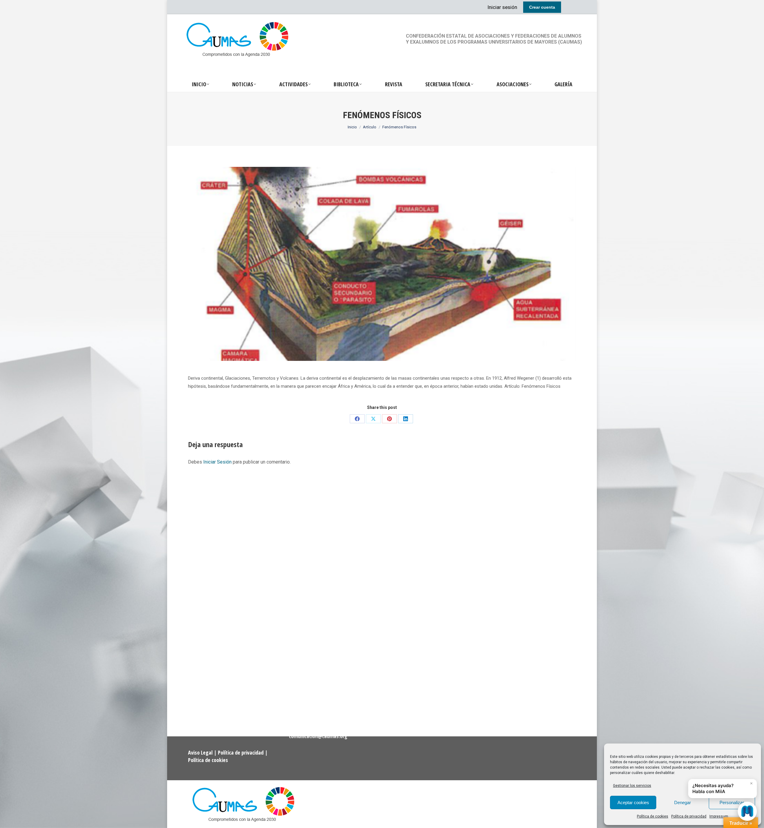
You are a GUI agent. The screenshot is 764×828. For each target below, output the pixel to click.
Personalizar (732, 802)
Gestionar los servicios (632, 786)
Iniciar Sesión (218, 462)
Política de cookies (652, 816)
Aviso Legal (201, 752)
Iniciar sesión (502, 7)
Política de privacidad (688, 816)
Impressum (718, 816)
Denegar (682, 802)
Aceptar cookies (633, 802)
